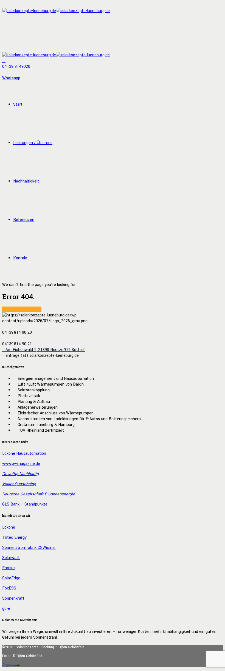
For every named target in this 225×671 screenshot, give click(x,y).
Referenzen (23, 220)
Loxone (8, 527)
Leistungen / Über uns (32, 143)
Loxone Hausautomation (24, 453)
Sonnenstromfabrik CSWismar (29, 548)
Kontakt (20, 258)
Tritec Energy (14, 537)
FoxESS (9, 588)
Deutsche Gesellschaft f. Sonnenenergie (39, 494)
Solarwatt (11, 558)
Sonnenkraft (13, 598)
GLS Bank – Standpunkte (24, 504)
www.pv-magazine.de (21, 464)
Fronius (8, 568)
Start (17, 104)
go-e (6, 608)
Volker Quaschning (19, 484)
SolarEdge (11, 578)
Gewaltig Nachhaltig (20, 474)
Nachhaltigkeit (26, 181)
